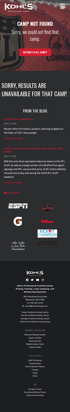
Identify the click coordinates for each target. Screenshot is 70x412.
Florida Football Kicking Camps (35, 315)
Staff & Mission (35, 360)
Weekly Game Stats (35, 344)
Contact (35, 369)
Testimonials (35, 363)
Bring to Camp (35, 389)
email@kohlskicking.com (36, 306)
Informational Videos (35, 366)
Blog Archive (13, 192)
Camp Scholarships (35, 395)
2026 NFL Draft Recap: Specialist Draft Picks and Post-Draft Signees (33, 150)
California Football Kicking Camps (35, 321)
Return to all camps (35, 52)
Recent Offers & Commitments (18, 119)
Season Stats (35, 347)
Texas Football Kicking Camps (35, 312)
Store (35, 376)
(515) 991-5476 (36, 303)
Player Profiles (35, 338)
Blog (35, 373)
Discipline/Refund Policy (35, 392)
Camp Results (35, 341)
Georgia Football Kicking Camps (35, 318)
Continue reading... (13, 138)
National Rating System (35, 334)
